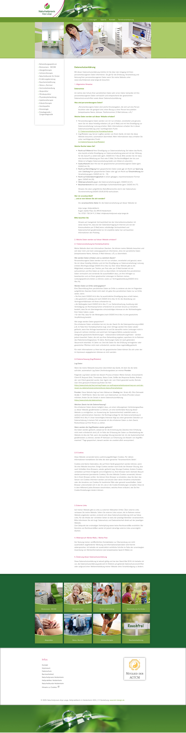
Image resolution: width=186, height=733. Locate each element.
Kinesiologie (44, 109)
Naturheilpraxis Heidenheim (53, 677)
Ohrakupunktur (45, 94)
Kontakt (112, 20)
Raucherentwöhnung (47, 82)
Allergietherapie (45, 70)
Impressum (46, 668)
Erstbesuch (77, 20)
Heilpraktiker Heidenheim (52, 680)
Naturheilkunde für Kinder (49, 76)
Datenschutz (47, 671)
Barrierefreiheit (48, 674)
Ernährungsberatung (47, 79)
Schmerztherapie (46, 73)
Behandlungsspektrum (48, 64)
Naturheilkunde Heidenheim (53, 683)
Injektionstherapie (46, 100)
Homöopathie (44, 106)
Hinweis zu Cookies (49, 687)
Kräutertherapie (45, 103)
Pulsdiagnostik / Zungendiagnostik (46, 113)
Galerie (103, 20)
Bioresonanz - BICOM (47, 67)
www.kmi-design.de (117, 700)
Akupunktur (43, 91)
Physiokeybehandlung (47, 97)
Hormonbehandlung (47, 88)
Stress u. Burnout (45, 85)
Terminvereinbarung (126, 20)
